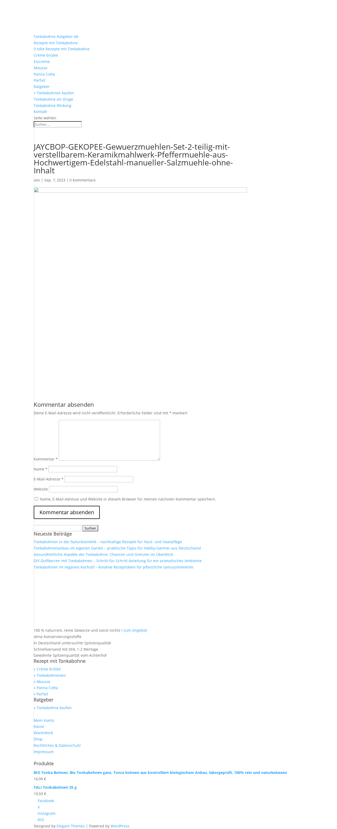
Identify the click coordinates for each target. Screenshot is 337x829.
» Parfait (41, 693)
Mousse (40, 67)
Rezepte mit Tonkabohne (56, 42)
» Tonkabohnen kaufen (54, 92)
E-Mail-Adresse (48, 479)
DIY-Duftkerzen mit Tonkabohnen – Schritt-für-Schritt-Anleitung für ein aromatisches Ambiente (118, 560)
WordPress (120, 825)
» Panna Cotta (46, 687)
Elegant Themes (71, 825)
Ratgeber (42, 86)
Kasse (39, 726)
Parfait (39, 80)
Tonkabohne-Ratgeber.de (56, 36)
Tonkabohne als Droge (53, 99)
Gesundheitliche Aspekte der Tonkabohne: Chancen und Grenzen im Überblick (103, 554)
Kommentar (46, 459)
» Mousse (42, 681)
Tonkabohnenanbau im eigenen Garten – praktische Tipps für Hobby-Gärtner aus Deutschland (117, 548)
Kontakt (40, 111)
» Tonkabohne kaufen (53, 707)
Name (40, 469)
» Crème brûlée (47, 668)
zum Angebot (135, 630)
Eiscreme (42, 61)
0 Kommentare (83, 180)
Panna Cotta (44, 74)
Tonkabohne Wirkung (52, 105)
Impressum (44, 751)
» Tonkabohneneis (50, 675)
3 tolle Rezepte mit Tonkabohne (62, 48)
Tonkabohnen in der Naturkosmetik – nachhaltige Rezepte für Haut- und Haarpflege (108, 541)
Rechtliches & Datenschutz (57, 745)
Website (41, 489)
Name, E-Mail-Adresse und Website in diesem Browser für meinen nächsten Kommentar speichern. (128, 499)
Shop (38, 739)
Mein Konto (44, 720)
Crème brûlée (46, 55)
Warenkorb (43, 732)
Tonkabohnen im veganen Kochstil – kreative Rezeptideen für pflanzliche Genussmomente (113, 567)
